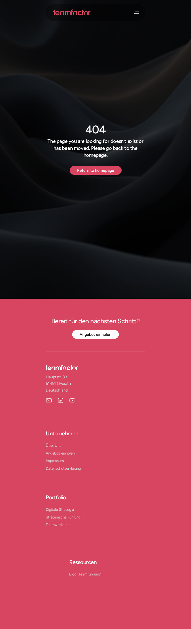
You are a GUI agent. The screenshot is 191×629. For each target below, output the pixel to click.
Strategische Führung (63, 517)
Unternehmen (62, 433)
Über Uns (53, 445)
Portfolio (56, 497)
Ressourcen (83, 562)
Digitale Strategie (60, 509)
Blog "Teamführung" (85, 574)
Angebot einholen (60, 453)
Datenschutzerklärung (63, 468)
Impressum (55, 460)
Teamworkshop (58, 524)
